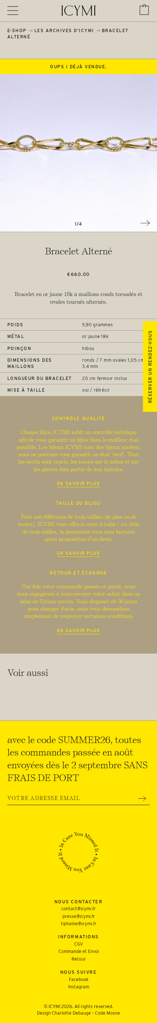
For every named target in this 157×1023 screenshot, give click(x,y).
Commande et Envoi (78, 951)
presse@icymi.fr (78, 916)
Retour (79, 959)
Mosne (113, 1013)
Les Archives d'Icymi (64, 30)
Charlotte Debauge (71, 1013)
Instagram (78, 986)
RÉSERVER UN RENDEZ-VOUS (150, 366)
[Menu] (12, 10)
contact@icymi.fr (78, 908)
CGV (78, 944)
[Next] (145, 223)
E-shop (17, 30)
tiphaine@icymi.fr (78, 923)
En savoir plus (78, 483)
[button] (144, 9)
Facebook (78, 979)
